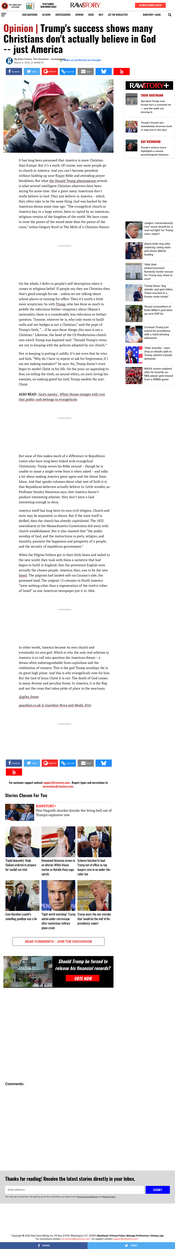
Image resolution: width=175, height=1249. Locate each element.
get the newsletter (118, 14)
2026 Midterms (29, 14)
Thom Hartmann (152, 95)
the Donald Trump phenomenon (73, 181)
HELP (101, 14)
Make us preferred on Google (82, 60)
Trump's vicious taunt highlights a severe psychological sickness (155, 151)
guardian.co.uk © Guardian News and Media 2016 (55, 705)
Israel (23, 575)
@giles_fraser (29, 697)
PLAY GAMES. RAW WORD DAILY (48, 5)
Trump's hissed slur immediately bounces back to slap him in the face (156, 126)
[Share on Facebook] (14, 71)
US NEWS (46, 14)
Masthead (102, 1235)
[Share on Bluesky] (104, 71)
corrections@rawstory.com (58, 786)
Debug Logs (157, 1235)
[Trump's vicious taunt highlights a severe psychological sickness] (131, 145)
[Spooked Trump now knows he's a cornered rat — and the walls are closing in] (131, 99)
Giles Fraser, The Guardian (33, 59)
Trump (60, 304)
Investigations (63, 14)
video (91, 14)
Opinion (79, 14)
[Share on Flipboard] (50, 71)
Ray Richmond (151, 142)
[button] (169, 14)
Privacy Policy (117, 1235)
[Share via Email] (86, 71)
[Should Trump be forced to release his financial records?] (27, 971)
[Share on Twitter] (32, 71)
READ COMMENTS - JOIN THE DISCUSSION (58, 941)
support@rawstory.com (125, 1239)
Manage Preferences (138, 1235)
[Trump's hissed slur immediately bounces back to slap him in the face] (131, 127)
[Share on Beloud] (121, 71)
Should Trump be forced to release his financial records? (82, 964)
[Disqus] (58, 1035)
